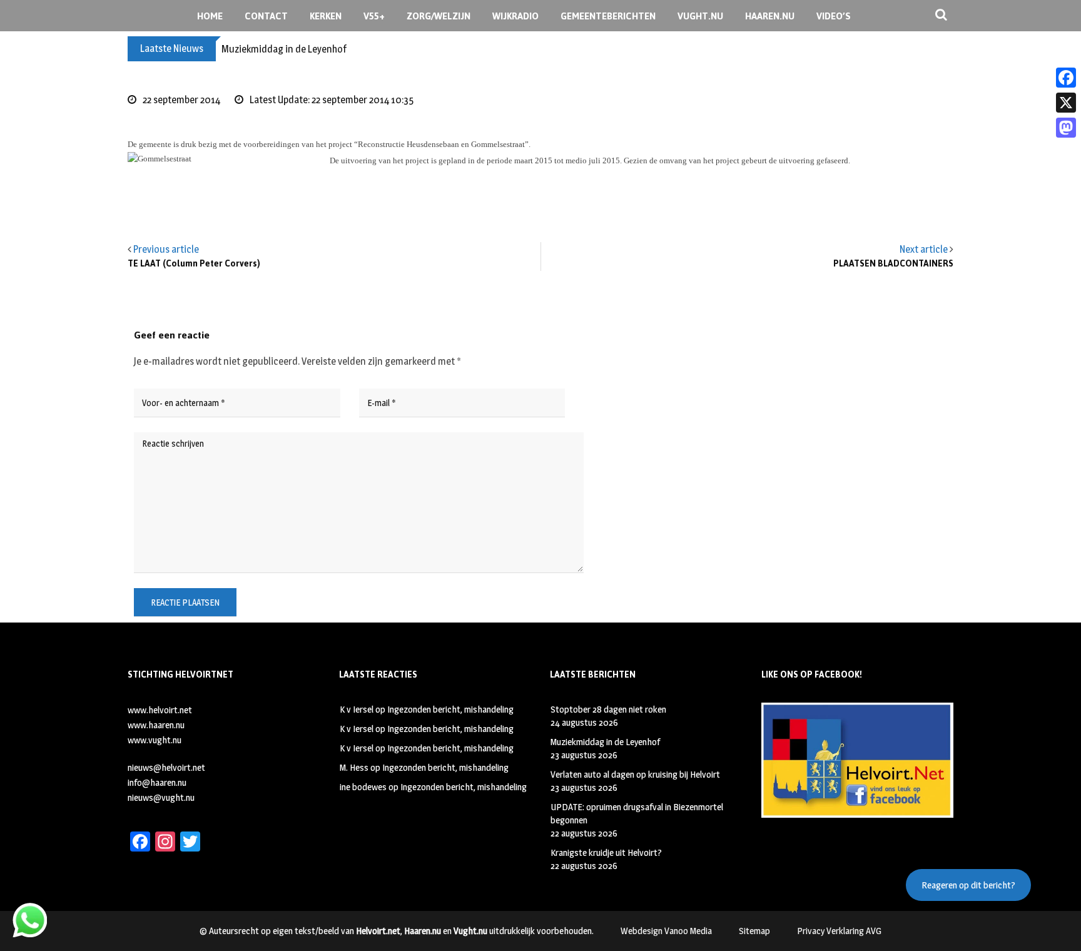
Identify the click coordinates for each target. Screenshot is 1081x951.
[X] (1065, 102)
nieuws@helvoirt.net (166, 767)
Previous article (166, 249)
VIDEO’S (833, 16)
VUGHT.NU (700, 16)
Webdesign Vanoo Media (666, 931)
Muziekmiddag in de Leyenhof (284, 49)
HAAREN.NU (769, 16)
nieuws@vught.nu (161, 797)
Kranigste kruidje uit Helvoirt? (606, 852)
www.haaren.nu (156, 725)
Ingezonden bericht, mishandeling (450, 709)
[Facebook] (1065, 77)
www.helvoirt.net (160, 710)
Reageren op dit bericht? (968, 885)
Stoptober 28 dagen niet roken (608, 709)
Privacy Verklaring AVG (839, 931)
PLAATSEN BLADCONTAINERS (893, 263)
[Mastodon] (1065, 127)
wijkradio (515, 16)
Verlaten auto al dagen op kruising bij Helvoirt (635, 774)
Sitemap (754, 931)
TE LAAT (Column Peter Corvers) (194, 263)
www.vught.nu (154, 740)
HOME (210, 16)
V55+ (374, 16)
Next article (924, 249)
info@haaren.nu (157, 782)
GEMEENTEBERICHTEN (608, 16)
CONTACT (266, 16)
